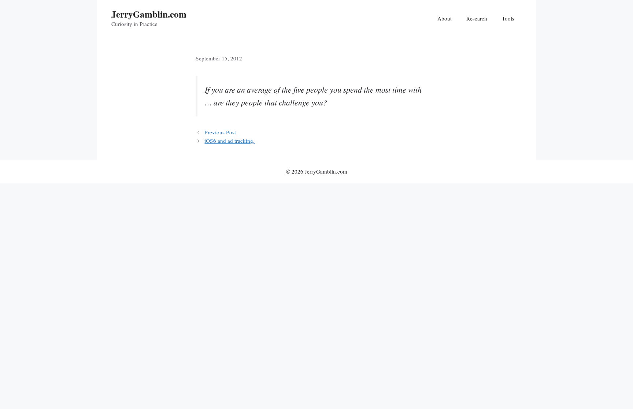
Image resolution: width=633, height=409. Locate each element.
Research (476, 18)
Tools (508, 18)
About (444, 18)
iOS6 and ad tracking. (229, 140)
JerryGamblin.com (148, 14)
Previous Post (220, 132)
